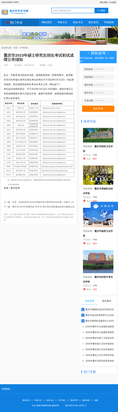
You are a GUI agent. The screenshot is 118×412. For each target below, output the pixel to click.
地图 (96, 400)
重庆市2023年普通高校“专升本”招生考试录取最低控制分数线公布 (43, 206)
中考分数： (89, 100)
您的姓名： (89, 69)
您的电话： (89, 77)
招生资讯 (93, 22)
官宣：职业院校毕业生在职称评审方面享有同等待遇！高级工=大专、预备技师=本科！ (53, 202)
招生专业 (78, 22)
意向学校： (89, 85)
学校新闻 (109, 22)
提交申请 (98, 108)
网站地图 (103, 2)
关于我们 (62, 400)
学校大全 (62, 22)
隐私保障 (86, 400)
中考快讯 (24, 48)
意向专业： (89, 92)
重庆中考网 (15, 12)
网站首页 (47, 22)
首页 (15, 48)
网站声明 (74, 400)
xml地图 (112, 2)
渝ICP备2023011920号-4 (75, 405)
